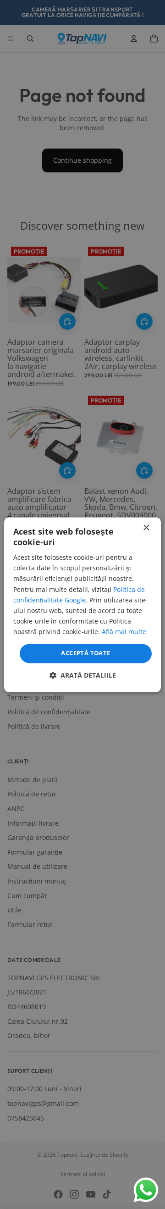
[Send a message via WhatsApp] (146, 1190)
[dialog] (82, 604)
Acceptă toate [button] (85, 653)
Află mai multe (124, 631)
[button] (83, 675)
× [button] (146, 527)
